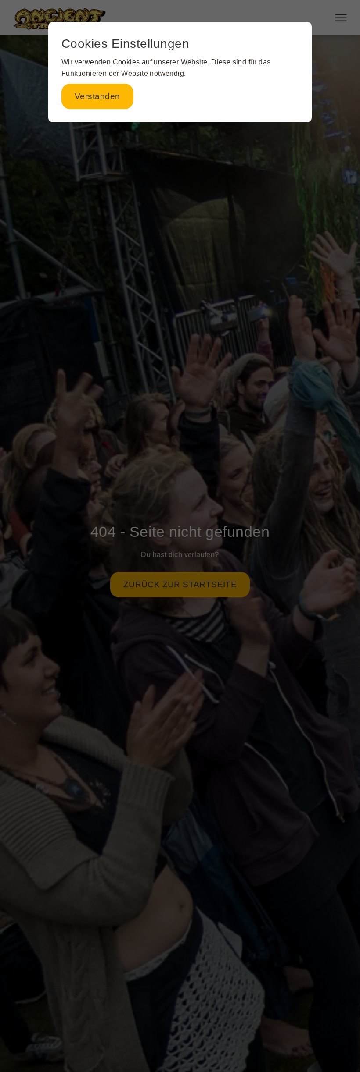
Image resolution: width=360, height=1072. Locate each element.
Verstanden (97, 96)
